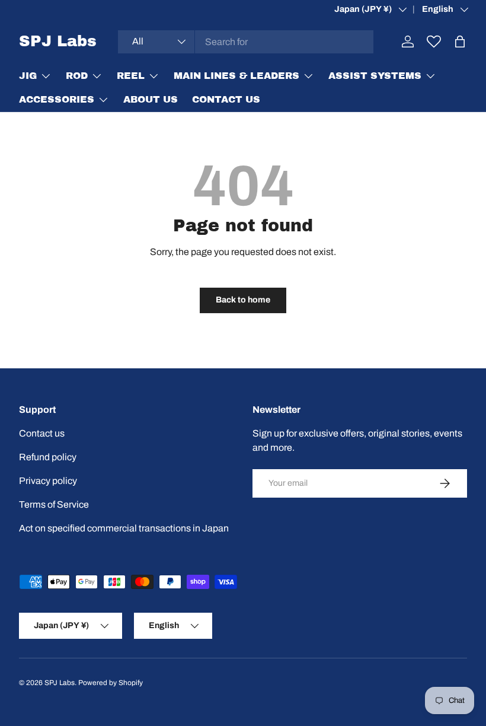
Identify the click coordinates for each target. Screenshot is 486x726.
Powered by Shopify (110, 683)
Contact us (42, 433)
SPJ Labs (59, 683)
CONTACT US (226, 99)
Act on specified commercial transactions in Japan (124, 528)
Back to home (243, 299)
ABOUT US (150, 99)
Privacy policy (48, 481)
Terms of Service (54, 504)
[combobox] (245, 41)
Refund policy (47, 457)
